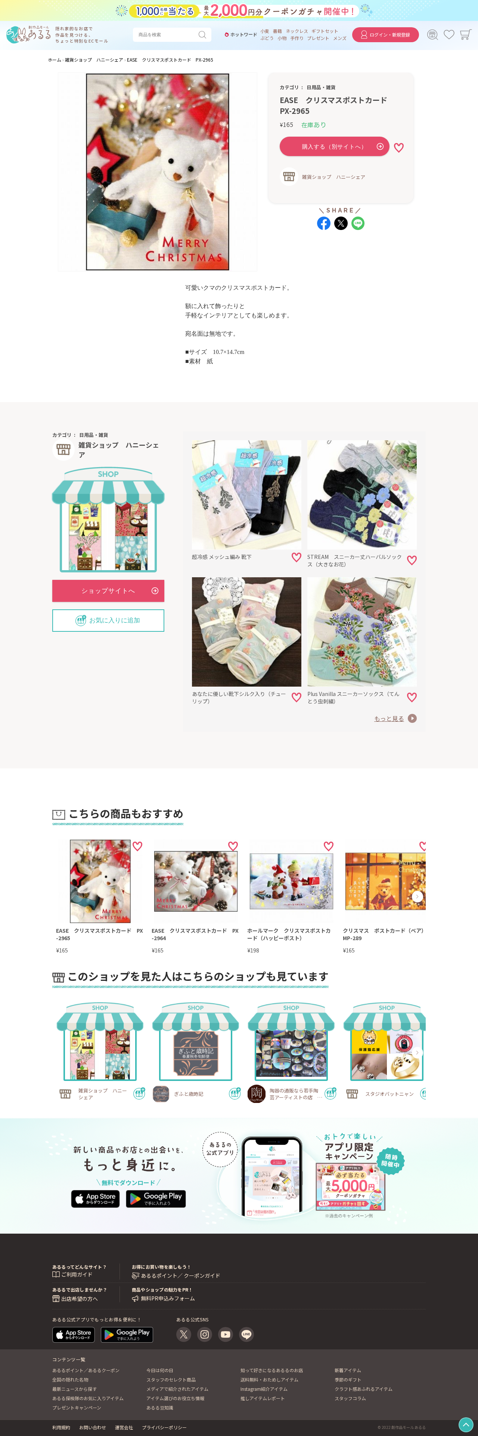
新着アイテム (348, 1370)
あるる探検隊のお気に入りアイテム (88, 1398)
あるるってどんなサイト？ (79, 1267)
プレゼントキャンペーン (76, 1407)
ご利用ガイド (77, 1274)
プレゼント (318, 38)
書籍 (277, 31)
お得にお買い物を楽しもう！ (161, 1267)
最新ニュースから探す (74, 1389)
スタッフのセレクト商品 (171, 1379)
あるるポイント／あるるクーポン (86, 1370)
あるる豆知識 (159, 1407)
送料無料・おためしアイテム (269, 1379)
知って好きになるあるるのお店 (271, 1370)
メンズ (340, 38)
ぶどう (267, 38)
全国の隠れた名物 (70, 1379)
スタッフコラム (350, 1398)
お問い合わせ (92, 1427)
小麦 (264, 31)
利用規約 (61, 1427)
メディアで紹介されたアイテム (177, 1389)
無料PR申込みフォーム (168, 1298)
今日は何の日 (159, 1370)
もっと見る (389, 718)
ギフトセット (324, 31)
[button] (77, 896)
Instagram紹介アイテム (264, 1389)
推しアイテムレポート (262, 1398)
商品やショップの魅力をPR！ (162, 1289)
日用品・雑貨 (321, 87)
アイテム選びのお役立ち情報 (175, 1398)
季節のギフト (348, 1379)
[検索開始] (203, 35)
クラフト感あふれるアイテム (363, 1389)
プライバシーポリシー (164, 1427)
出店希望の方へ (79, 1298)
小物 (281, 38)
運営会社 (124, 1427)
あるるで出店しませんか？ (79, 1289)
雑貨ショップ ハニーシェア (333, 176)
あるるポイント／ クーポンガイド (180, 1275)
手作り (297, 38)
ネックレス (297, 31)
